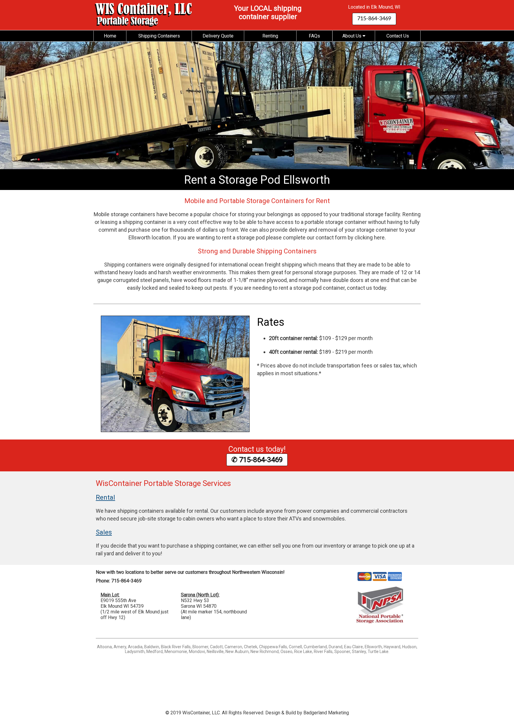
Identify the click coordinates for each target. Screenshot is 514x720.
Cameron (233, 646)
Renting (270, 36)
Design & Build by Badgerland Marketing (307, 713)
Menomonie (175, 651)
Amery (120, 646)
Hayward (392, 646)
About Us (352, 36)
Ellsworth (373, 646)
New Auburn (237, 651)
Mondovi (197, 651)
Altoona (104, 646)
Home (110, 36)
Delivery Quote (218, 36)
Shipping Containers (159, 36)
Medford (154, 651)
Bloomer (200, 646)
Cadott (216, 646)
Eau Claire (353, 646)
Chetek (250, 646)
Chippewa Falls (273, 646)
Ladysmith (135, 651)
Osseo (286, 651)
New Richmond (264, 651)
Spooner (342, 651)
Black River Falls (176, 646)
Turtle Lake (378, 651)
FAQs (314, 36)
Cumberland (315, 646)
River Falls (323, 651)
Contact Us (397, 36)
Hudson (409, 646)
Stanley (359, 651)
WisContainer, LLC (201, 713)
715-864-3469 (374, 18)
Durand (335, 646)
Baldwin (151, 646)
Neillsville (215, 651)
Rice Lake (303, 651)
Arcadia (135, 646)
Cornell (295, 646)
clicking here (370, 237)
